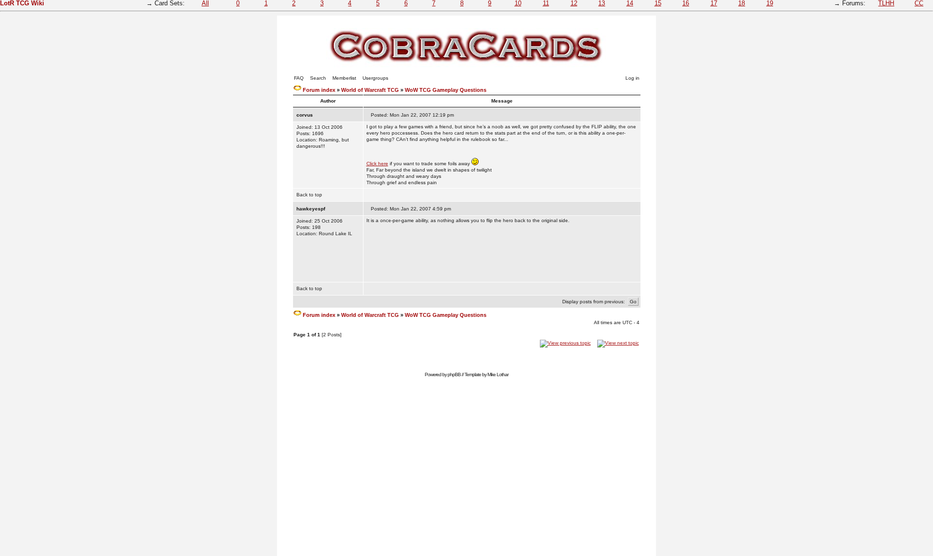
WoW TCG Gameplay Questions (445, 90)
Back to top (309, 194)
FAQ (299, 78)
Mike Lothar (497, 374)
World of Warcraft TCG (370, 90)
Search (318, 78)
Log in (632, 78)
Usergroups (375, 78)
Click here (377, 163)
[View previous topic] (565, 343)
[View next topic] (618, 343)
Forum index (319, 90)
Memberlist (344, 78)
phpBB (454, 374)
